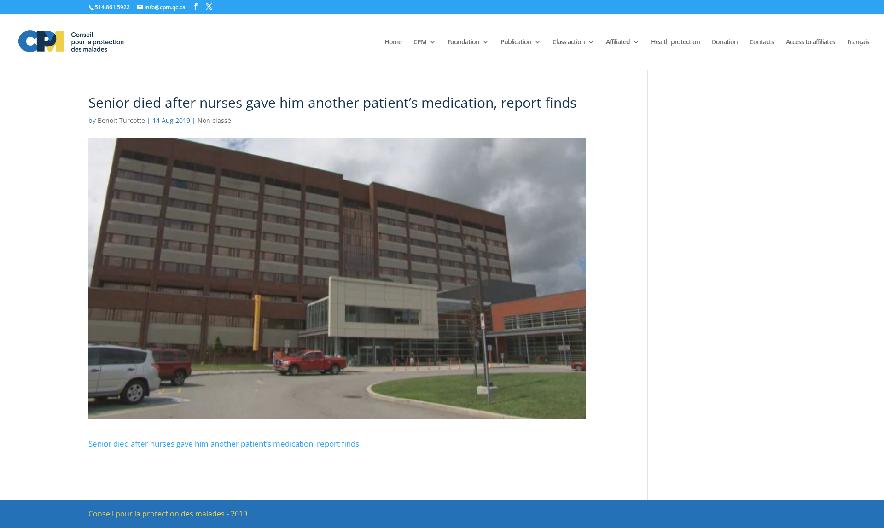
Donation (725, 42)
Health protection (675, 42)
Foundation (463, 42)
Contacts (762, 42)
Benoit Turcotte (121, 120)
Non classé (214, 120)
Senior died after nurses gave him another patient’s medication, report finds (223, 443)
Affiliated (618, 42)
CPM (419, 42)
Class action (568, 42)
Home (392, 42)
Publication (515, 42)
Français (858, 42)
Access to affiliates (810, 42)
